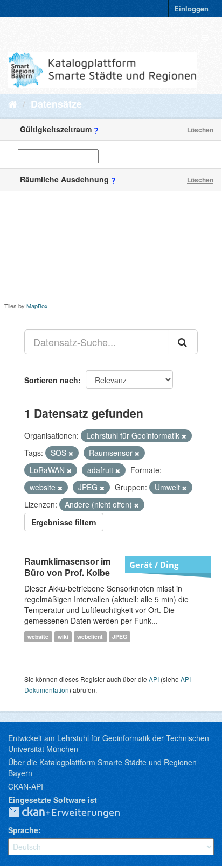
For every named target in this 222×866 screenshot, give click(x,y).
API (154, 679)
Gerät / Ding (153, 564)
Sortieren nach (51, 380)
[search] (183, 341)
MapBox (37, 305)
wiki (63, 636)
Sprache (23, 830)
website (37, 636)
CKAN (72, 812)
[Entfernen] (184, 436)
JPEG (119, 636)
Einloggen (191, 8)
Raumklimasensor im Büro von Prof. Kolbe (67, 567)
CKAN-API (25, 786)
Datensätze (56, 104)
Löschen (200, 130)
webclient (90, 636)
